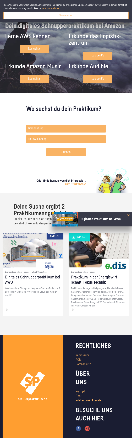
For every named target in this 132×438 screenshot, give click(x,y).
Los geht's (34, 48)
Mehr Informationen (51, 8)
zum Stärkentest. (75, 184)
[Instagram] (87, 428)
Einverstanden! (66, 15)
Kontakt (80, 391)
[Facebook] (78, 428)
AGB (78, 359)
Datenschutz (83, 364)
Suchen (66, 152)
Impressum (82, 355)
